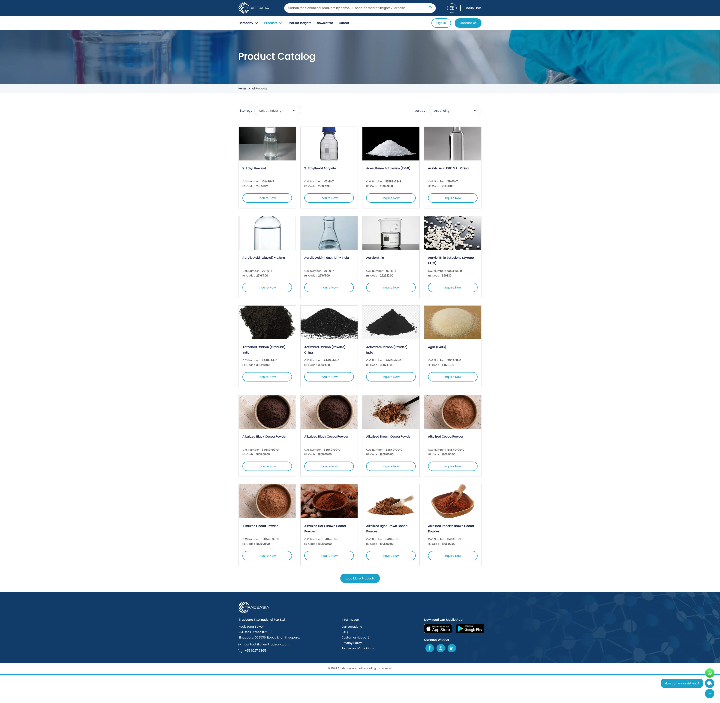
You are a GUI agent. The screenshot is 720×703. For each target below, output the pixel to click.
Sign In (441, 23)
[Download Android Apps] (470, 628)
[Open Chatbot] (709, 684)
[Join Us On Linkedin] (452, 648)
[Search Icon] (431, 8)
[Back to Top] (709, 693)
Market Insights (300, 23)
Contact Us (468, 23)
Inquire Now (267, 198)
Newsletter (325, 23)
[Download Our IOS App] (438, 628)
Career (344, 23)
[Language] (452, 8)
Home (242, 88)
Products (271, 23)
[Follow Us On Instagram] (440, 648)
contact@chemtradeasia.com (267, 644)
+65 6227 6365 (255, 650)
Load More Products (360, 578)
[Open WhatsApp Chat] (709, 673)
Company (245, 23)
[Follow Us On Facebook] (429, 648)
